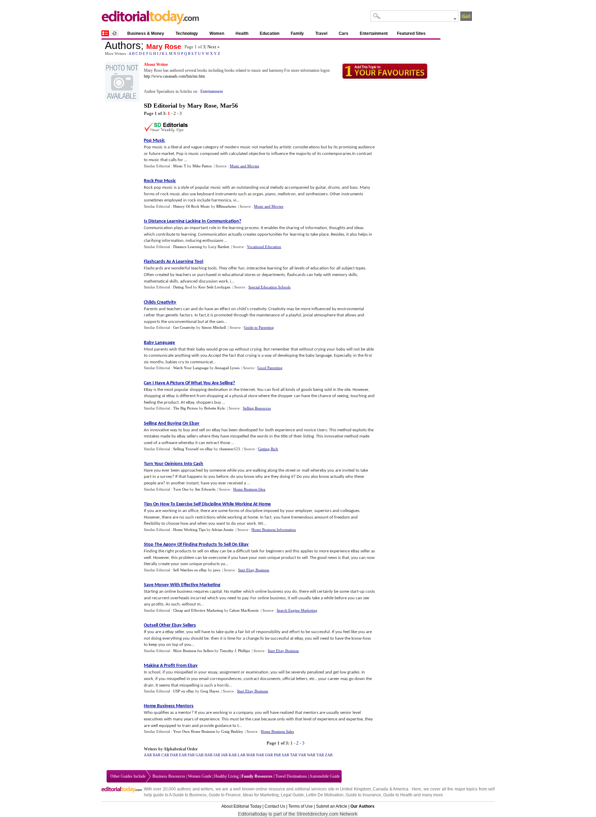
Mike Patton (202, 166)
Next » (213, 46)
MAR (250, 755)
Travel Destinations (291, 776)
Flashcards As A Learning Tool (173, 261)
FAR (191, 755)
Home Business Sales (277, 731)
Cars (343, 33)
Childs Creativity (160, 302)
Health (242, 33)
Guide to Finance (225, 795)
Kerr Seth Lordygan (214, 287)
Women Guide (199, 776)
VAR (302, 755)
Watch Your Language (191, 368)
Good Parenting (269, 368)
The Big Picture (185, 408)
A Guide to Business (188, 795)
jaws (216, 570)
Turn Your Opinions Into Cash (173, 463)
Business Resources (168, 776)
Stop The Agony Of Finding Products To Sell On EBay (196, 544)
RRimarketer (226, 206)
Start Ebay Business (253, 570)
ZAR (328, 755)
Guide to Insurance (363, 795)
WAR (311, 755)
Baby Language (159, 342)
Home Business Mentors (168, 706)
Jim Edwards (205, 489)
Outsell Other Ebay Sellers (170, 625)
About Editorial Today (241, 806)
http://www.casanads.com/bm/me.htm (174, 76)
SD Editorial (160, 105)
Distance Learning (187, 247)
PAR (277, 755)
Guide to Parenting (259, 327)
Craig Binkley (232, 731)
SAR (285, 755)
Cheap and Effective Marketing (198, 610)
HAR (208, 755)
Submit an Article (331, 806)
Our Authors (362, 806)
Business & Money (145, 33)
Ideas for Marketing (261, 795)
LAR (241, 755)
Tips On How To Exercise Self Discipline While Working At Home (207, 504)
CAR (165, 755)
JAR (224, 755)
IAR (216, 755)
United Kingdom (355, 789)
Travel (321, 33)
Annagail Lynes (227, 368)
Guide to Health (398, 795)
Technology (187, 33)
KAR (233, 755)
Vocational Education (264, 247)
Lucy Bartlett (218, 247)
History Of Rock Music (191, 206)
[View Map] (114, 33)
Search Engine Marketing (297, 610)
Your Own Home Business (194, 731)
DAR (174, 755)
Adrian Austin (222, 530)
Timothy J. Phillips (235, 651)
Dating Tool (182, 287)
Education (269, 33)
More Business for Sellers (193, 651)
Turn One (181, 489)
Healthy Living (226, 776)
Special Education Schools (269, 287)
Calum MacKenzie (244, 610)
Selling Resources (257, 408)
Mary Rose (163, 46)
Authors (123, 45)
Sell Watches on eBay (190, 570)
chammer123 (229, 449)
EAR (183, 755)
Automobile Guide (324, 776)
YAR (320, 755)
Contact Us (275, 806)
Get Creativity (184, 327)
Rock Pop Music (160, 181)
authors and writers (195, 789)
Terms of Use (300, 806)
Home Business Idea (249, 489)
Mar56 (229, 105)
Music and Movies (244, 166)
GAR (199, 755)
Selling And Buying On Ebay (171, 423)
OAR (269, 755)
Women (216, 33)
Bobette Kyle (214, 408)
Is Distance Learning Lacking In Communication (191, 221)
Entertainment (374, 33)
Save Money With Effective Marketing (182, 585)
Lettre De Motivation (325, 795)
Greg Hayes (209, 691)
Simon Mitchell (213, 327)
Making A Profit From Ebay (171, 665)
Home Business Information (273, 530)
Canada (380, 789)
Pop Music (154, 140)
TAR (293, 755)
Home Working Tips (189, 530)
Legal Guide (292, 795)
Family (297, 33)
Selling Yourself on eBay (193, 449)
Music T (179, 166)
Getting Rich (268, 449)
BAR (156, 755)
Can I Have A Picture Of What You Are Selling (188, 383)
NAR (260, 755)
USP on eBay (183, 691)
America (400, 789)
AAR (148, 755)
